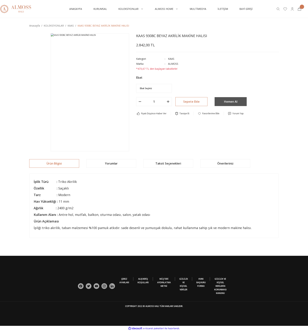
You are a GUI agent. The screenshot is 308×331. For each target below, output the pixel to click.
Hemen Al (230, 102)
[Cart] (299, 9)
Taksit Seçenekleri (168, 163)
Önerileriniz (225, 163)
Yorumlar (111, 163)
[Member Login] (292, 9)
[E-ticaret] (153, 328)
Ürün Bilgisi (54, 163)
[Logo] (15, 8)
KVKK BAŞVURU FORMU (201, 282)
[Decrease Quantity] (139, 101)
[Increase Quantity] (168, 101)
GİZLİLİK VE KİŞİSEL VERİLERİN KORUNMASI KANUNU (220, 286)
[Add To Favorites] (208, 113)
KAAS (171, 58)
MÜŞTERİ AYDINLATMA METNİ (164, 282)
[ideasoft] (135, 328)
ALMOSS (173, 63)
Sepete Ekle (191, 102)
